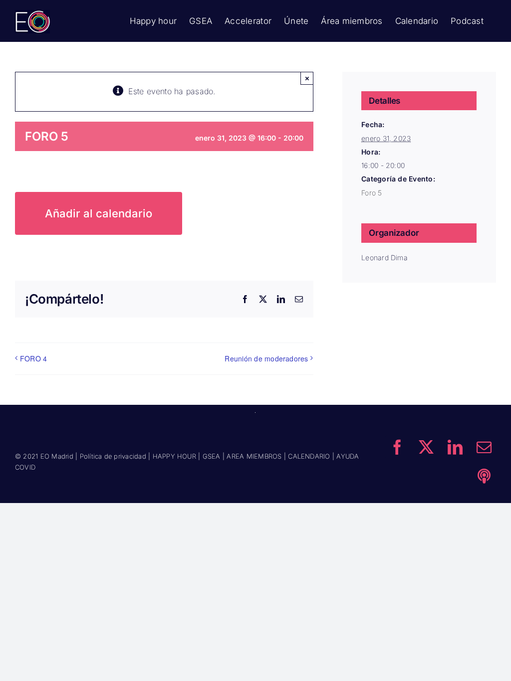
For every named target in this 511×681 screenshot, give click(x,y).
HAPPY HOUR (174, 456)
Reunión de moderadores (266, 358)
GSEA (212, 456)
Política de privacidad (113, 456)
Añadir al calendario (98, 213)
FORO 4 (33, 358)
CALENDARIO (309, 456)
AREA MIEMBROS (254, 456)
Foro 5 (371, 192)
